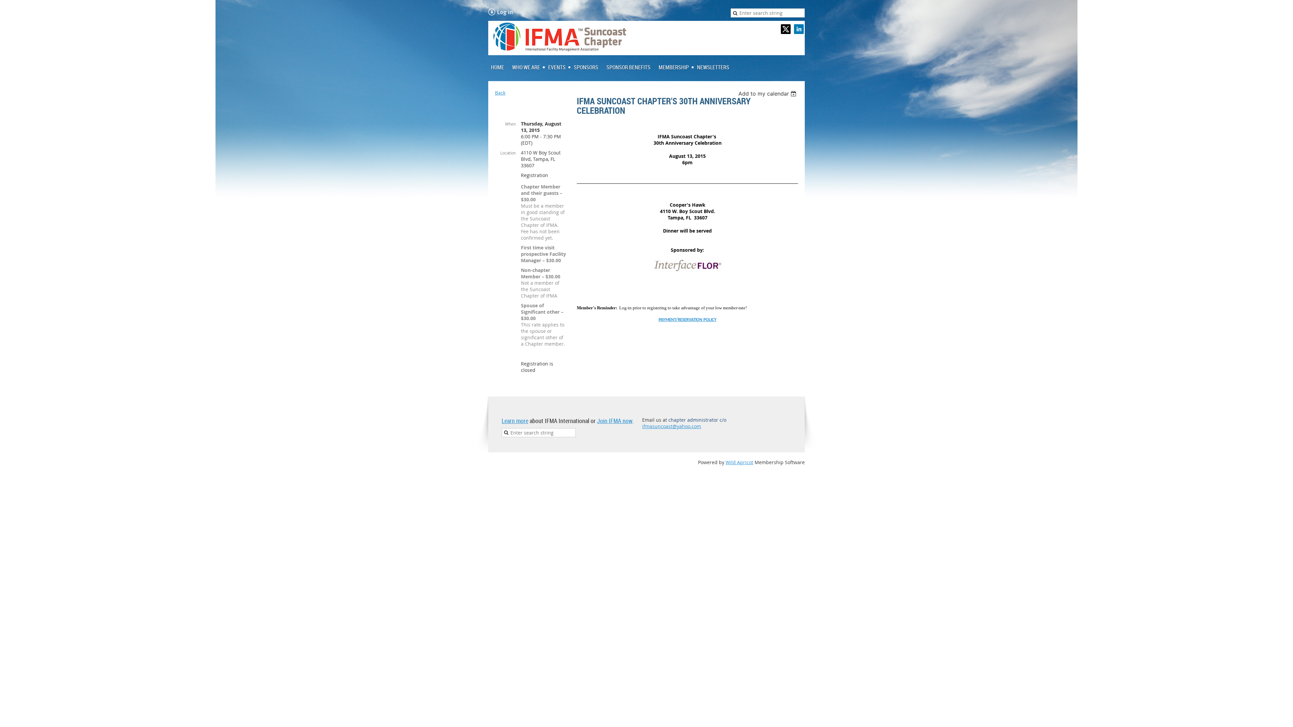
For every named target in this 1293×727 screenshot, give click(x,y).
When (510, 124)
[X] (786, 29)
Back (500, 93)
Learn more (515, 421)
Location (508, 152)
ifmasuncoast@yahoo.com (671, 426)
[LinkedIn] (799, 29)
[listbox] (768, 94)
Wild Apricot (739, 462)
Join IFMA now (614, 421)
